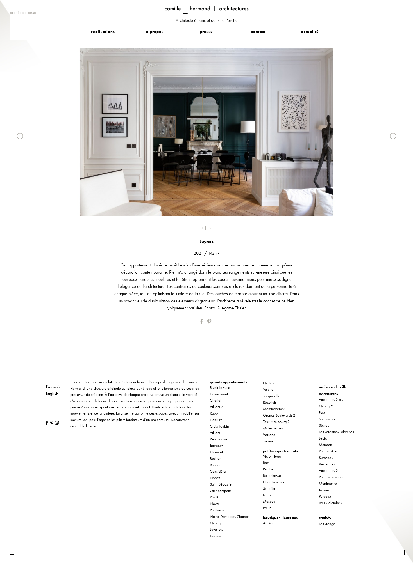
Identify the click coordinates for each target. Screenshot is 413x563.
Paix (322, 412)
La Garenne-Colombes (336, 431)
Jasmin (324, 489)
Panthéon (217, 510)
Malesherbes (273, 428)
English (52, 393)
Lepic (323, 438)
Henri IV (216, 419)
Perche (268, 469)
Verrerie (269, 434)
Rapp (214, 413)
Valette (268, 389)
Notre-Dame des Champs (229, 516)
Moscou (269, 501)
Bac (266, 462)
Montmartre (328, 483)
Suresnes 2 (327, 418)
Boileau (215, 464)
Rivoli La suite (220, 387)
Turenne (216, 535)
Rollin (267, 507)
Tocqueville (271, 395)
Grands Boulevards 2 (279, 415)
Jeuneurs (216, 445)
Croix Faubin (219, 426)
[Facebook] (203, 321)
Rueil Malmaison (331, 476)
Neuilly (215, 522)
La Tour (268, 494)
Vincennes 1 (328, 464)
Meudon (325, 444)
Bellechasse (272, 475)
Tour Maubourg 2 (276, 421)
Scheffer (269, 488)
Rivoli (214, 497)
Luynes (215, 477)
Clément (216, 451)
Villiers (215, 432)
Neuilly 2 (326, 405)
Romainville (328, 451)
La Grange (327, 523)
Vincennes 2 (328, 470)
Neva (214, 503)
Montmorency (273, 408)
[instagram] (55, 422)
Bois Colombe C (331, 502)
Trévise (268, 440)
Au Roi (268, 522)
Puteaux (325, 496)
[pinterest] (210, 321)
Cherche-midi (273, 481)
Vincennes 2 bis (331, 399)
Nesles (268, 382)
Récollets (269, 402)
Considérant (219, 471)
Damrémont (219, 393)
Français (53, 386)
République (218, 439)
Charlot (215, 400)
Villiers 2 (216, 406)
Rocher (215, 458)
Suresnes (326, 457)
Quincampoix (220, 490)
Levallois (216, 529)
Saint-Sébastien (221, 484)
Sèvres (324, 425)
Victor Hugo (272, 456)
